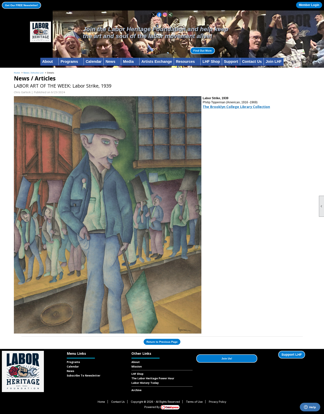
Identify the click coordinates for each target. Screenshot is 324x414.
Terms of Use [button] (194, 401)
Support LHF (291, 354)
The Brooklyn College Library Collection (236, 106)
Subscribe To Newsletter (83, 375)
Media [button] (128, 61)
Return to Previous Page (162, 341)
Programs (73, 362)
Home (17, 72)
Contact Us (252, 61)
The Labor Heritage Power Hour (152, 378)
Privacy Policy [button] (217, 401)
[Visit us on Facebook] (159, 14)
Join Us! (226, 358)
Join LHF (274, 61)
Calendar (94, 61)
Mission (136, 366)
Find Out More (202, 50)
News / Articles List (33, 72)
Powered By (152, 407)
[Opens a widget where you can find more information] (310, 407)
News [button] (110, 61)
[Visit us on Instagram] (165, 14)
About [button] (47, 61)
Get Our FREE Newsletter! (21, 5)
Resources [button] (185, 61)
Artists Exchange (156, 61)
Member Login (309, 5)
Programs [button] (69, 61)
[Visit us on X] (153, 14)
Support (231, 61)
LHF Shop (211, 61)
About (135, 362)
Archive (136, 390)
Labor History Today (145, 383)
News (70, 371)
